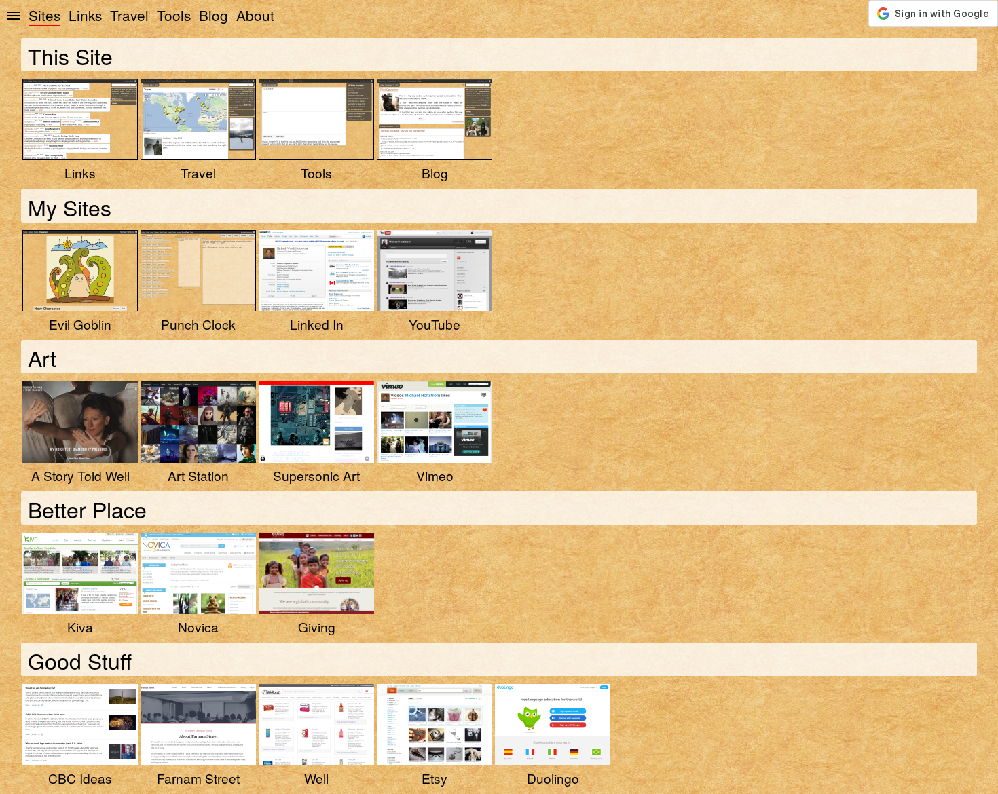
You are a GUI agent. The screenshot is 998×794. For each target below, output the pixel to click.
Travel (129, 15)
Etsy (434, 778)
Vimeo (435, 475)
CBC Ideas (80, 778)
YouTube (434, 324)
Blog (213, 15)
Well (316, 778)
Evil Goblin (80, 324)
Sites (44, 15)
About (255, 15)
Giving (316, 627)
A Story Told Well (80, 475)
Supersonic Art (316, 475)
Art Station (198, 475)
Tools (174, 15)
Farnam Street (198, 778)
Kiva (80, 627)
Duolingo (553, 778)
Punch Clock (198, 324)
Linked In (317, 324)
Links (85, 15)
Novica (198, 627)
